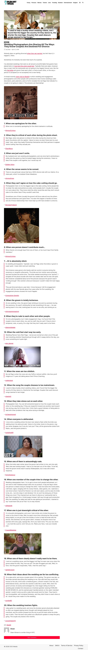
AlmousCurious (10, 130)
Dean (9, 49)
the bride (10, 70)
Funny (28, 2)
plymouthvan (9, 178)
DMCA (57, 645)
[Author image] (5, 49)
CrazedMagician (10, 530)
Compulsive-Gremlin (12, 295)
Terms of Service (66, 645)
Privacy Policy (78, 645)
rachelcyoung (9, 570)
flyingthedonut (10, 475)
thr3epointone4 (10, 414)
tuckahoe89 (9, 432)
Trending (54, 2)
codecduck (9, 380)
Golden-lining (9, 164)
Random (60, 2)
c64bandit (8, 506)
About (51, 645)
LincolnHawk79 (10, 621)
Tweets (45, 2)
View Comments (31, 637)
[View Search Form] (83, 2)
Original (75, 2)
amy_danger (9, 343)
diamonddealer (10, 327)
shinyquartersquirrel (12, 311)
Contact (80, 648)
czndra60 (8, 600)
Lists (49, 2)
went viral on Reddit (22, 76)
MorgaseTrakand (11, 205)
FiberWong (9, 148)
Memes (39, 2)
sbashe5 (8, 396)
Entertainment (68, 2)
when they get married (34, 53)
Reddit (7, 42)
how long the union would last (24, 66)
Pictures (34, 2)
